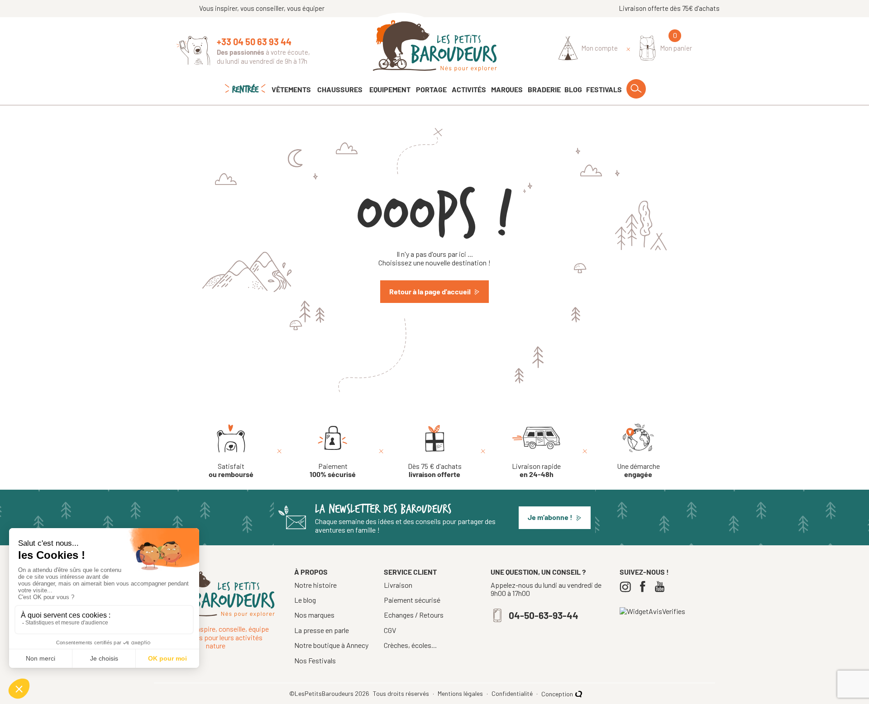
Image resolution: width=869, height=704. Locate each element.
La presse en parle (321, 630)
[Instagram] (627, 586)
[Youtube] (662, 586)
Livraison (398, 585)
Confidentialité (513, 693)
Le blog (305, 599)
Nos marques (314, 614)
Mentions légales (461, 693)
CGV (390, 630)
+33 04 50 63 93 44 (254, 41)
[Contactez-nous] (193, 51)
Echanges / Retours (414, 615)
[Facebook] (645, 586)
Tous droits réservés (401, 693)
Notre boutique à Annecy (331, 645)
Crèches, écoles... (410, 645)
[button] (555, 517)
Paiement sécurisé (412, 600)
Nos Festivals (315, 660)
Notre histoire (315, 585)
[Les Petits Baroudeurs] (434, 46)
